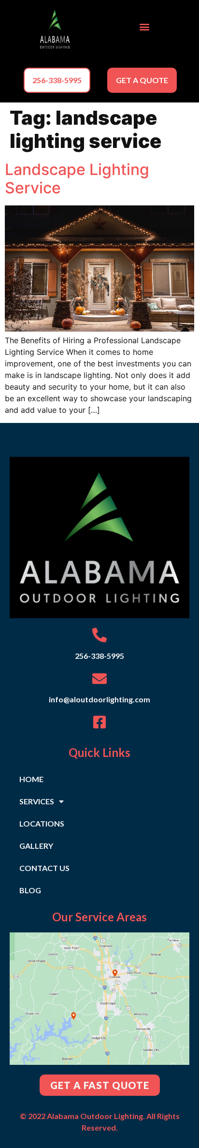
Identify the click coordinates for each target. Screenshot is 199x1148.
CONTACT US (44, 867)
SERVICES (36, 801)
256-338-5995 (99, 655)
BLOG (30, 890)
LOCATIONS (41, 823)
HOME (31, 779)
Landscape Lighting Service (77, 178)
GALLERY (36, 845)
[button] (144, 27)
